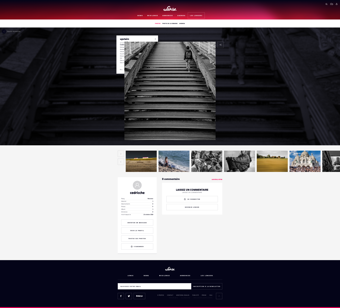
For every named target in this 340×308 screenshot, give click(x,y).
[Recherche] (326, 4)
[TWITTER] (129, 296)
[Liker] (212, 46)
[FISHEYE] (139, 296)
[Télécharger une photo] (331, 4)
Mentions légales (182, 295)
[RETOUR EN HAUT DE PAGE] (219, 296)
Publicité (195, 295)
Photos (158, 23)
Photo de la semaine (170, 23)
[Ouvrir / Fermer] (155, 39)
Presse (204, 295)
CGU (210, 295)
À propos (160, 295)
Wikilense (152, 15)
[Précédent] (121, 162)
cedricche (137, 193)
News (140, 15)
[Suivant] (121, 154)
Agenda (181, 15)
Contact (170, 295)
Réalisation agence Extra (203, 298)
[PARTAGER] (220, 45)
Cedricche (123, 45)
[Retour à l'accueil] (170, 8)
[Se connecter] (336, 4)
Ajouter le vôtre (217, 179)
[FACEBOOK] (121, 296)
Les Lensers (196, 15)
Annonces (167, 15)
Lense (131, 275)
